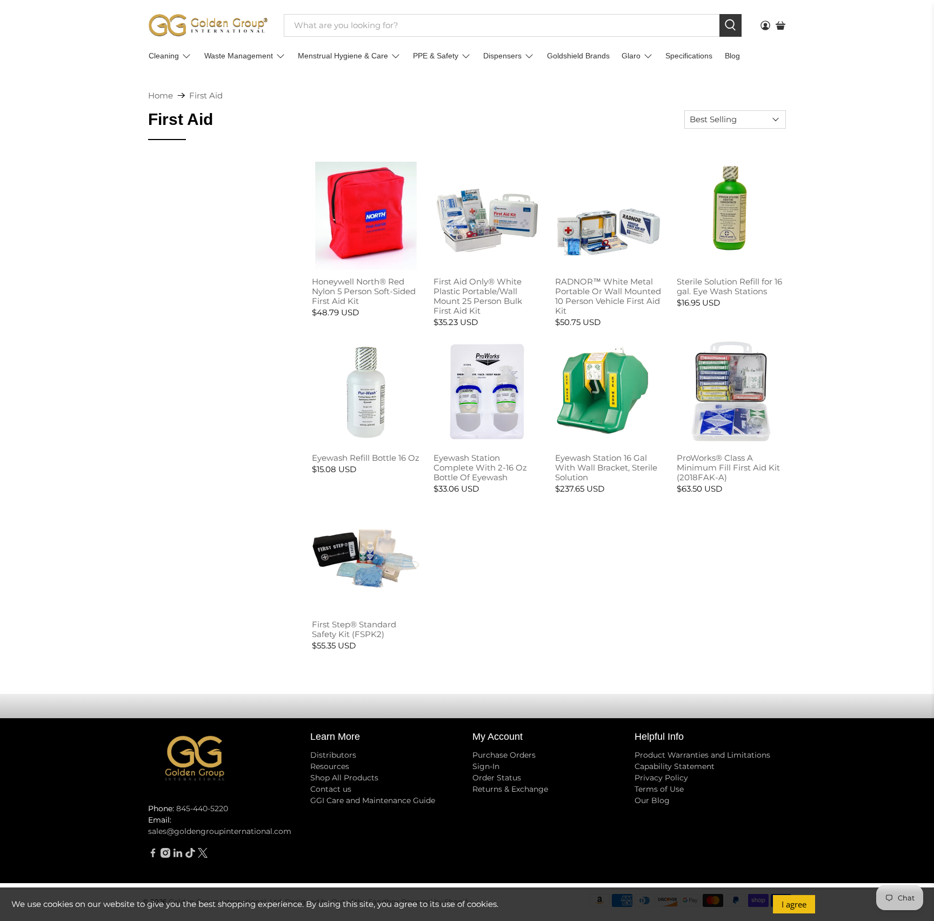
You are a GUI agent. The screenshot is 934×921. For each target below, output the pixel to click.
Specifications (688, 55)
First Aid (206, 95)
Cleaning (164, 55)
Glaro (631, 55)
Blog (732, 55)
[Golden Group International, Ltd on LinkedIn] (178, 855)
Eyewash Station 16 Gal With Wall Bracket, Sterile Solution (606, 467)
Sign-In (485, 766)
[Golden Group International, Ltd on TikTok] (190, 855)
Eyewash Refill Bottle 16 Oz (365, 458)
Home (160, 95)
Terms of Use (659, 789)
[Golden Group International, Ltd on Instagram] (165, 855)
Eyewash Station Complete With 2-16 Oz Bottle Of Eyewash (480, 467)
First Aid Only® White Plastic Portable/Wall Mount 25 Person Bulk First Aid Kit (477, 296)
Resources (329, 766)
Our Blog (652, 800)
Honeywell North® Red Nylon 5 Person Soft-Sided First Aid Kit (364, 291)
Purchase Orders (504, 755)
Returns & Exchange (510, 789)
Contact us (330, 789)
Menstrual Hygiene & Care (343, 55)
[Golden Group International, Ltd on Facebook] (153, 855)
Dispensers (502, 55)
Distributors (333, 755)
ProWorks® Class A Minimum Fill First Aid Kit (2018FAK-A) (728, 467)
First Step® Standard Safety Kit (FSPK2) (354, 629)
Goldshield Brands (578, 55)
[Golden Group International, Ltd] (208, 25)
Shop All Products (344, 778)
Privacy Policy (661, 778)
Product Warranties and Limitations (702, 755)
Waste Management (238, 55)
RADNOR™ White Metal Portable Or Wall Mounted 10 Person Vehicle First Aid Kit (608, 296)
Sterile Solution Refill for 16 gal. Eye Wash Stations (729, 286)
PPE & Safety (435, 55)
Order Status (496, 778)
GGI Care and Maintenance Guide (372, 800)
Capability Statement (675, 766)
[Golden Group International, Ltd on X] (203, 855)
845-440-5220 (202, 808)
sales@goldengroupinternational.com (219, 831)
